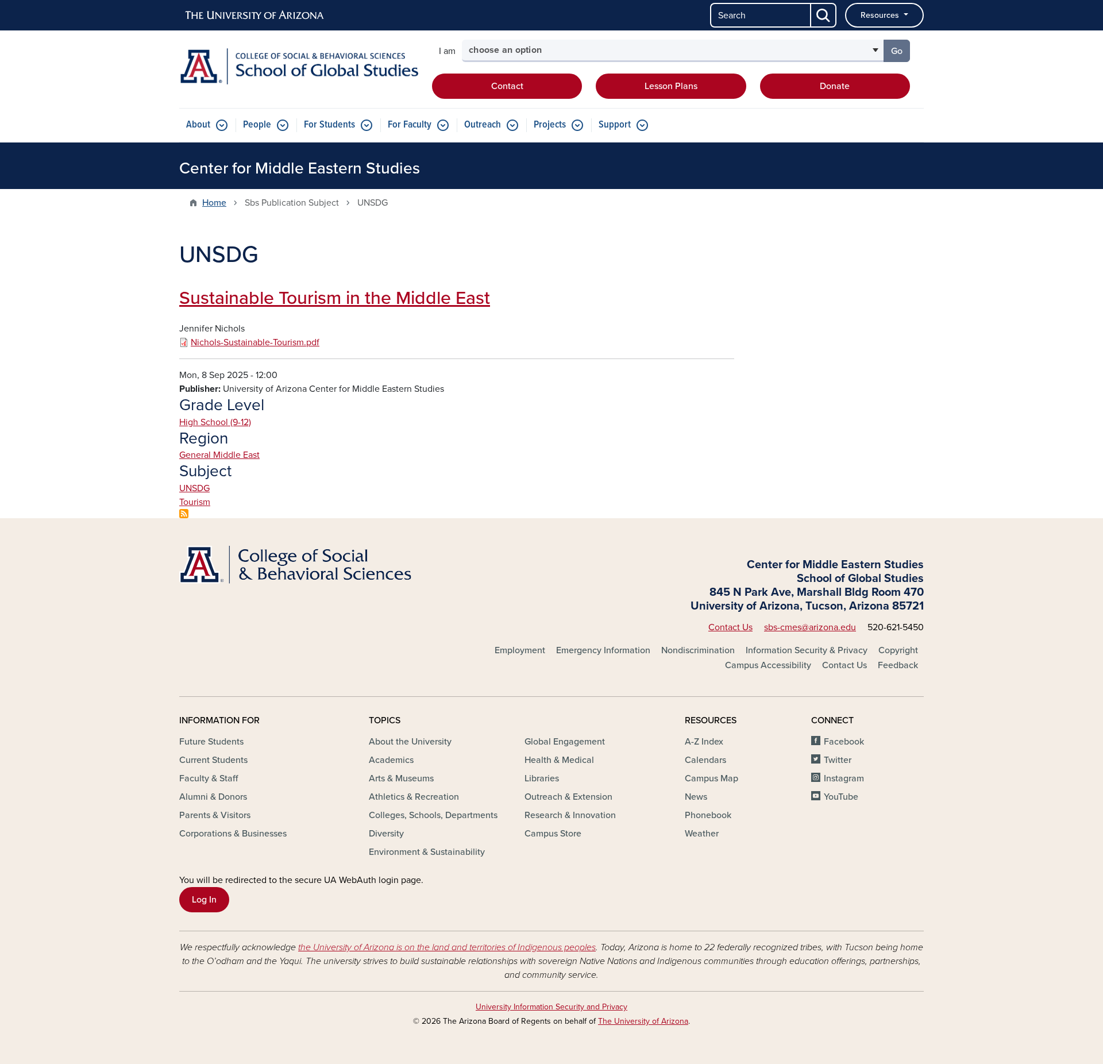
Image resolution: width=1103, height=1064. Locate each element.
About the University (410, 741)
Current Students (213, 760)
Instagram (844, 778)
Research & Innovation (570, 815)
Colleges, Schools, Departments (433, 815)
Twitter (837, 760)
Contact (507, 86)
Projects (550, 125)
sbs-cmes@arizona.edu (810, 627)
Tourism (194, 502)
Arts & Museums (401, 778)
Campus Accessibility (768, 665)
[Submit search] (823, 15)
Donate (835, 86)
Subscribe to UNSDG (183, 513)
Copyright (898, 650)
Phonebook (708, 815)
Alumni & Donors (213, 797)
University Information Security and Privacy (551, 1007)
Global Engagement (564, 741)
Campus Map (711, 778)
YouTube (841, 797)
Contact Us (730, 627)
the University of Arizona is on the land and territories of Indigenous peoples (447, 947)
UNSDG (194, 488)
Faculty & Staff (208, 778)
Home (214, 203)
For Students (329, 125)
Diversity (386, 833)
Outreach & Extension (568, 797)
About (198, 125)
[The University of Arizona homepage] (255, 15)
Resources (881, 15)
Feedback (898, 665)
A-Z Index (704, 741)
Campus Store (552, 833)
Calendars (705, 760)
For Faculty (409, 125)
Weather (702, 833)
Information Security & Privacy (806, 650)
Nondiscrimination (698, 650)
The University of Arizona (643, 1021)
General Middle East (219, 455)
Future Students (211, 741)
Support (615, 125)
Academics (391, 760)
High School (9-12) (215, 422)
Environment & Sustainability (427, 852)
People (257, 125)
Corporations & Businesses (233, 833)
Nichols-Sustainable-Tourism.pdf (255, 342)
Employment (520, 650)
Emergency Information (603, 650)
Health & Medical (559, 760)
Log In (204, 899)
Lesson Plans (671, 86)
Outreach (482, 125)
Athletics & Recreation (414, 797)
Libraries (541, 778)
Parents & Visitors (214, 815)
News (696, 797)
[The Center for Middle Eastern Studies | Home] (298, 66)
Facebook (844, 741)
